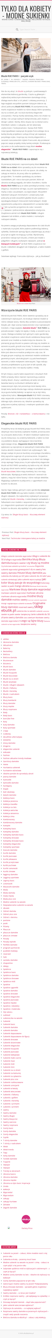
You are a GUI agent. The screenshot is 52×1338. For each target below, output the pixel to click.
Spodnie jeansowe (11, 1000)
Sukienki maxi (9, 1061)
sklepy (5, 966)
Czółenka (7, 734)
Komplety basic (9, 828)
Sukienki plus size (10, 1079)
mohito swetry (20, 599)
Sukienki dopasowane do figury (16, 1036)
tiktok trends (8, 1149)
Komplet (6, 825)
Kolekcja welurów (10, 810)
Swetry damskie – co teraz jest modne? (19, 1293)
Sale (5, 957)
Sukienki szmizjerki (11, 1085)
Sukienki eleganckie (11, 1045)
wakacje (6, 1189)
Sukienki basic (9, 1024)
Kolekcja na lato (9, 807)
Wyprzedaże (8, 1195)
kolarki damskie (9, 795)
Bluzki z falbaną (10, 688)
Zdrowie (6, 1204)
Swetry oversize (9, 1122)
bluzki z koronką (17, 499)
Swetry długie (9, 1116)
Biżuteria (7, 663)
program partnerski (11, 948)
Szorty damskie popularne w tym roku (19, 1281)
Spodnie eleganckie (11, 997)
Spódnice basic (9, 972)
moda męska (8, 896)
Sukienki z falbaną (11, 1094)
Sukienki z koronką (11, 1100)
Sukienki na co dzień (11, 1070)
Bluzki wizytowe (9, 682)
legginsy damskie (10, 874)
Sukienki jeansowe (11, 1052)
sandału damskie (10, 960)
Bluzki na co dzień (23, 303)
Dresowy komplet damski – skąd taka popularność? (24, 1302)
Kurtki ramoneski (10, 868)
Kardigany (7, 786)
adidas (6, 639)
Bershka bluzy (30, 559)
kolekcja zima (8, 816)
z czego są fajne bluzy (30, 620)
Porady (6, 938)
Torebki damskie (10, 1159)
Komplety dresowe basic (13, 841)
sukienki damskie (10, 1030)
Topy (5, 1152)
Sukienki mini (9, 1067)
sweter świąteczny (22, 614)
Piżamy (6, 926)
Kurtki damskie (9, 853)
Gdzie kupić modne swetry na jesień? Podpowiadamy (25, 1284)
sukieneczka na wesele (26, 611)
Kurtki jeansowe (10, 856)
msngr (4, 603)
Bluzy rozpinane (10, 709)
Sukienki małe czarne (12, 1058)
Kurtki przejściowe (11, 862)
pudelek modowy (10, 951)
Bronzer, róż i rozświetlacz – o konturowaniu (26, 414)
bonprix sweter (18, 562)
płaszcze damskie (10, 932)
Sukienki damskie (10, 1027)
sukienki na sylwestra (12, 1076)
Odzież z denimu (10, 917)
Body (5, 712)
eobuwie (6, 752)
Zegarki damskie (10, 1207)
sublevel (6, 1015)
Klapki (5, 789)
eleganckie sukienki (11, 749)
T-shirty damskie (10, 1140)
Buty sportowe (9, 728)
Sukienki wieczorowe (12, 1091)
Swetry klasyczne (10, 1119)
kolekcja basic (9, 798)
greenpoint (23, 569)
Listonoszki (7, 883)
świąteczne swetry (28, 624)
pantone (6, 920)
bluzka (4, 185)
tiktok (5, 1146)
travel (3, 83)
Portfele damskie (10, 945)
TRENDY (6, 1165)
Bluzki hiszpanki (10, 672)
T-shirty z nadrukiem (12, 1143)
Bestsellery (7, 651)
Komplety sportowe (11, 847)
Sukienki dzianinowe (11, 1042)
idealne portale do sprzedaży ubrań (18, 773)
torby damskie (9, 1155)
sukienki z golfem (10, 1097)
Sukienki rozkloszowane (13, 1082)
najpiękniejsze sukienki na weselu (19, 603)
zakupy (6, 1198)
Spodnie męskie (10, 1003)
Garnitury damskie (11, 761)
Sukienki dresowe (10, 1039)
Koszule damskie (10, 850)
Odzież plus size (10, 914)
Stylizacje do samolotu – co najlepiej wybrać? (22, 1308)
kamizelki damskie (11, 783)
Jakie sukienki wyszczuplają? (30, 579)
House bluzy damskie (29, 572)
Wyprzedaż (7, 1192)
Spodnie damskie (10, 990)
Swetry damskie (9, 1113)
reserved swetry (26, 607)
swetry (6, 1110)
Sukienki (6, 1021)
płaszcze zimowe (10, 935)
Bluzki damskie (9, 669)
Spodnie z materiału (11, 1009)
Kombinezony (9, 819)
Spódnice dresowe (11, 978)
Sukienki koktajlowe (11, 1055)
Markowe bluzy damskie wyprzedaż (30, 589)
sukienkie (46, 611)
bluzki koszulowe (8, 471)
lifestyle (24, 81)
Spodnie (6, 984)
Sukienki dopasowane (12, 1033)
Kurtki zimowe (9, 871)
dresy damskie (9, 743)
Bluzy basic (8, 697)
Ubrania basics (9, 1174)
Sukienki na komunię (12, 1073)
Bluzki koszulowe (10, 676)
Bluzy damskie (9, 703)
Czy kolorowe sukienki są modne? (14, 566)
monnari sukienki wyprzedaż (37, 600)
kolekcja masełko (10, 804)
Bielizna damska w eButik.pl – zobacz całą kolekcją (24, 1317)
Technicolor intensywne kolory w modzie (28, 538)
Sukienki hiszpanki (11, 1048)
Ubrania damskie (10, 1177)
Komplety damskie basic (13, 834)
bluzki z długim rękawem (13, 685)
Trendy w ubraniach (11, 1171)
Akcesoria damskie (11, 642)
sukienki (39, 611)
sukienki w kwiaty (10, 1088)
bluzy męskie (8, 706)
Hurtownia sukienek (11, 767)
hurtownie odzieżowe (12, 770)
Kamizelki (7, 779)
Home (5, 764)
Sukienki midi (9, 1064)
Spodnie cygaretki (10, 987)
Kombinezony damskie (12, 822)
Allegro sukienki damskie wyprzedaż (16, 556)
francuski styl (14, 81)
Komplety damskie (11, 831)
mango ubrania (22, 585)
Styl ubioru (7, 1012)
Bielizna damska (10, 657)
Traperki (6, 1162)
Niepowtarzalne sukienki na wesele (18, 905)
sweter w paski (7, 614)
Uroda (5, 1186)
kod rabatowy (9, 792)
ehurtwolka (30, 566)
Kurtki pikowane (10, 859)
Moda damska (9, 893)
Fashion (17, 79)
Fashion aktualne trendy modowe (17, 758)
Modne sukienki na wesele (14, 902)
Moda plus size (9, 899)
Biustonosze (8, 660)
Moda (5, 890)
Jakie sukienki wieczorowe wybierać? (18, 1305)
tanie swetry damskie (13, 617)
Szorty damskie (9, 1131)
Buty (5, 721)
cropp (5, 731)
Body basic (7, 715)
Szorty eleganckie (10, 1134)
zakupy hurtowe (10, 1201)
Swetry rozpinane (10, 1125)
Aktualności (8, 645)
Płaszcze (6, 929)
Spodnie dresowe (10, 993)
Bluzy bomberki (9, 700)
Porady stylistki (9, 941)
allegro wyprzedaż (14, 559)
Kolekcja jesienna (10, 801)
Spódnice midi (9, 981)
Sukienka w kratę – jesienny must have (19, 1259)
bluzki (20, 91)
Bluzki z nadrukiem (11, 694)
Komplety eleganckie (12, 844)
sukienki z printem (11, 1107)
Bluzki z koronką (10, 691)
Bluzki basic (8, 666)
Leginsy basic (8, 880)
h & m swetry (35, 569)
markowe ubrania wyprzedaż (14, 596)
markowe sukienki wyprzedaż (13, 593)
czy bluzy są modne (38, 562)
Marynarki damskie (11, 886)
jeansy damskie (9, 776)
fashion (32, 79)
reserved (7, 954)
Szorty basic (8, 1128)
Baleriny (6, 648)
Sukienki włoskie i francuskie (39, 81)
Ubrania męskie (9, 1180)
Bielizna (6, 654)
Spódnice (7, 969)
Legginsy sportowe (11, 877)
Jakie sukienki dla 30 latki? (36, 576)
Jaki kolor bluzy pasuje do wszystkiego (23, 580)
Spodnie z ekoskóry (11, 1006)
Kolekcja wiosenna (11, 813)
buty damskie (9, 724)
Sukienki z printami (11, 1103)
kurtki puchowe (9, 865)
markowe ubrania (35, 592)
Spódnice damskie (11, 975)
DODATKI (7, 740)
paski (5, 923)
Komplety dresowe (11, 838)
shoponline (8, 963)
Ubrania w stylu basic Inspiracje (16, 1183)
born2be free (8, 718)
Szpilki (6, 1137)
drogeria (6, 746)
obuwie (6, 908)
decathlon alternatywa (12, 737)
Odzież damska (9, 911)
